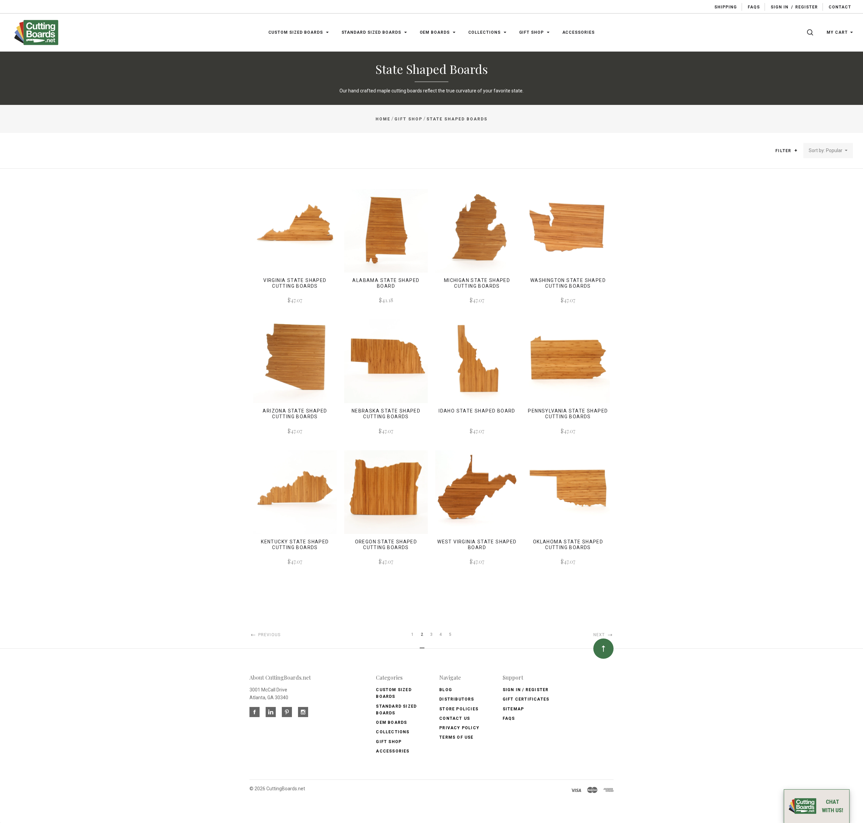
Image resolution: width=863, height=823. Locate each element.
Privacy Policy (459, 728)
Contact (840, 7)
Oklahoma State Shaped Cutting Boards (568, 544)
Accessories (392, 751)
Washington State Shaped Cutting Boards (568, 283)
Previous (268, 634)
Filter (784, 150)
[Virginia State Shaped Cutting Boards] (295, 231)
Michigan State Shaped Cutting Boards (477, 283)
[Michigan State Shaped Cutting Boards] (477, 231)
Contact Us (454, 718)
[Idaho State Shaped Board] (477, 361)
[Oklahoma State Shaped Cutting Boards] (568, 492)
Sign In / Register (526, 689)
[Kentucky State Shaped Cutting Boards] (295, 492)
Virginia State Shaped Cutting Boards (294, 283)
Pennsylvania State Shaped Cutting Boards (568, 413)
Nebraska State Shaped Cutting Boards (386, 413)
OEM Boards (391, 722)
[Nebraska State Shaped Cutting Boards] (386, 361)
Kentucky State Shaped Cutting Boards (295, 544)
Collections (392, 732)
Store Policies (458, 709)
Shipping (725, 7)
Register (806, 7)
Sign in (779, 7)
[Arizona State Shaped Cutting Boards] (295, 361)
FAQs (509, 718)
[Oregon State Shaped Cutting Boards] (386, 492)
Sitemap (513, 709)
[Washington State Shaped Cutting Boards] (568, 231)
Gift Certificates (526, 699)
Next (599, 634)
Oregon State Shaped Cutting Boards (386, 544)
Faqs (754, 7)
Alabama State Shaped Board (385, 283)
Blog (445, 689)
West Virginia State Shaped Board (476, 544)
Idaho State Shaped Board (477, 411)
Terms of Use (456, 737)
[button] (795, 150)
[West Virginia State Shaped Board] (477, 492)
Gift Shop (388, 741)
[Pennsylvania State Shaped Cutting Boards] (568, 361)
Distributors (456, 699)
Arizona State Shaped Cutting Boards (295, 413)
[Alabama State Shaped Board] (386, 231)
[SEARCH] (811, 32)
